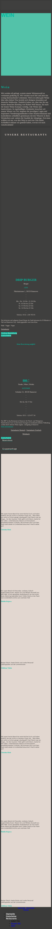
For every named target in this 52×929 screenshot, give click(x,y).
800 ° (26, 380)
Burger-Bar (16, 923)
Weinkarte (26, 434)
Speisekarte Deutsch (18, 430)
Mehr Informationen (7, 426)
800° (13, 926)
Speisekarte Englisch (34, 430)
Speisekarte (5, 329)
